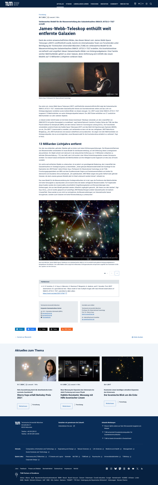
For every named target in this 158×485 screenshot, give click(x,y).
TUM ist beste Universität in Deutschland (117, 438)
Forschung (94, 4)
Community (114, 4)
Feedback (23, 468)
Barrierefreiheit (47, 468)
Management (127, 449)
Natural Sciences (83, 449)
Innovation (104, 4)
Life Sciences (97, 449)
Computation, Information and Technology (40, 449)
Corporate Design (32, 460)
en (143, 4)
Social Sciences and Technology (37, 452)
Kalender (68, 456)
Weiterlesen (23, 406)
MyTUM (75, 456)
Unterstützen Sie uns (65, 426)
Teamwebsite (47, 317)
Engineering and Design (66, 449)
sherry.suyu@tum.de (88, 314)
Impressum (68, 468)
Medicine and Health (113, 449)
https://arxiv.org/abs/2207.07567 (54, 293)
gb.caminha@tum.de (88, 319)
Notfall (76, 468)
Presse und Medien (34, 468)
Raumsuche (96, 456)
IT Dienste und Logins (56, 456)
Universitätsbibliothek (111, 456)
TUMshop (126, 456)
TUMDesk (85, 456)
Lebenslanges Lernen (81, 4)
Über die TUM (124, 4)
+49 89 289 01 (32, 431)
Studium (69, 4)
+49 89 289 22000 (33, 434)
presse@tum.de (47, 313)
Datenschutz (58, 468)
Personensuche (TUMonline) (35, 456)
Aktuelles (60, 4)
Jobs (16, 468)
